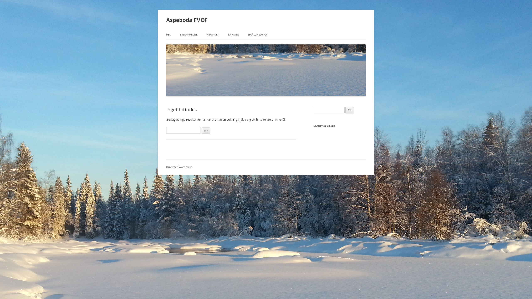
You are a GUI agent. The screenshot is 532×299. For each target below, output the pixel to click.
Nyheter (233, 34)
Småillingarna (257, 34)
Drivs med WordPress (179, 167)
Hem (168, 34)
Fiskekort (213, 34)
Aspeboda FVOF (187, 20)
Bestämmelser (189, 34)
